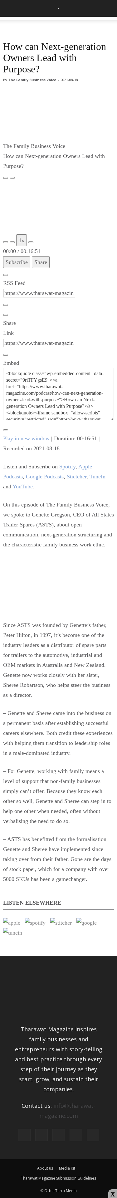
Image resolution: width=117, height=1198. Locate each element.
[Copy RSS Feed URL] (5, 305)
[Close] (5, 275)
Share (40, 262)
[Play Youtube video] (58, 589)
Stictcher (76, 476)
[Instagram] (41, 1135)
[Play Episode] (5, 178)
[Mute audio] (5, 242)
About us (45, 1168)
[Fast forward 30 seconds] (30, 242)
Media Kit (67, 1168)
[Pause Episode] (12, 178)
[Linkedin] (58, 1135)
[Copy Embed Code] (5, 430)
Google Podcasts (45, 476)
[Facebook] (24, 1135)
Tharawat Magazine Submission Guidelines (58, 1178)
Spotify (67, 466)
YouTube (22, 486)
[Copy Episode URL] (5, 355)
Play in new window (26, 438)
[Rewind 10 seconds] (12, 242)
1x (21, 240)
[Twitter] (76, 1135)
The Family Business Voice (32, 79)
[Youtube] (93, 1135)
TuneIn (97, 476)
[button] (108, 8)
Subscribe (17, 262)
